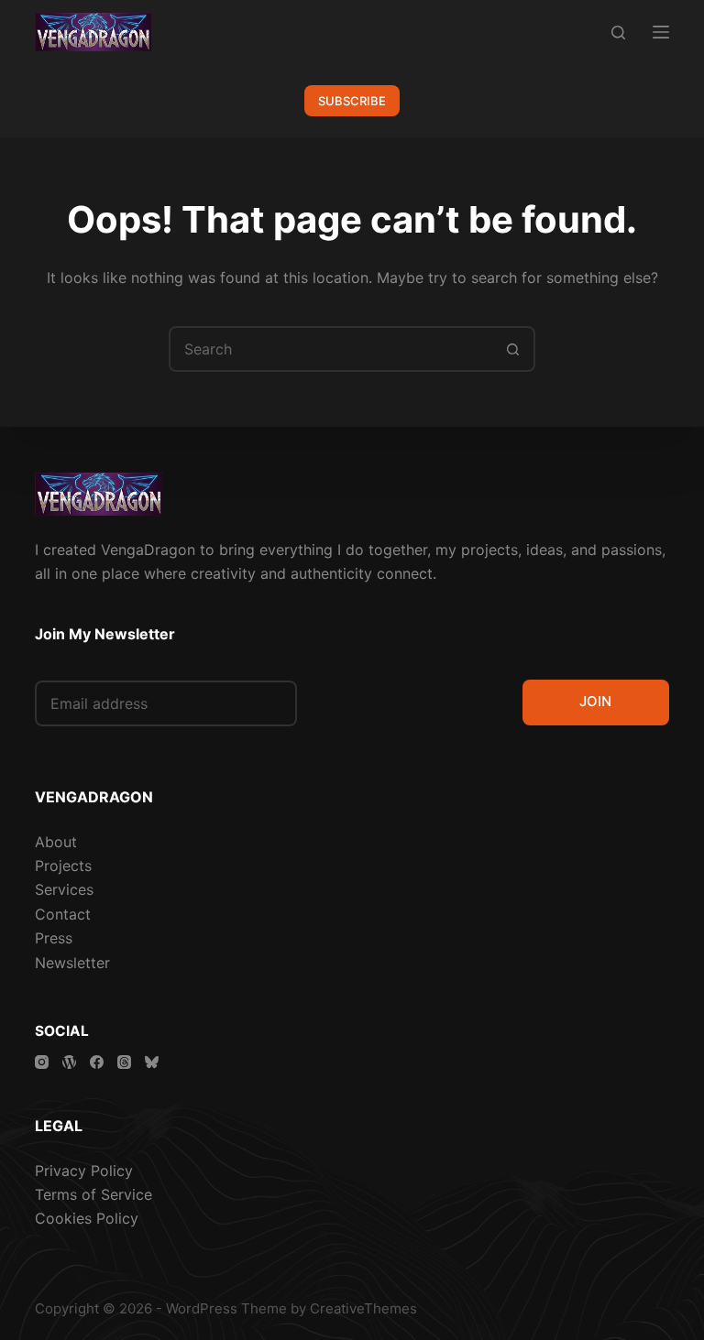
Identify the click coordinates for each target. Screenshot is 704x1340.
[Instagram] (42, 1062)
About (56, 842)
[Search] (618, 32)
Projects (63, 865)
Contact (63, 914)
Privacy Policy (84, 1170)
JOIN (595, 701)
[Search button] (512, 349)
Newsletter (72, 962)
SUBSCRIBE (352, 100)
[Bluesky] (152, 1062)
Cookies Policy (86, 1218)
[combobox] (330, 349)
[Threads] (124, 1062)
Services (64, 889)
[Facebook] (97, 1062)
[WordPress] (69, 1062)
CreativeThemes (363, 1308)
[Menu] (661, 32)
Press (53, 938)
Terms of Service (93, 1194)
